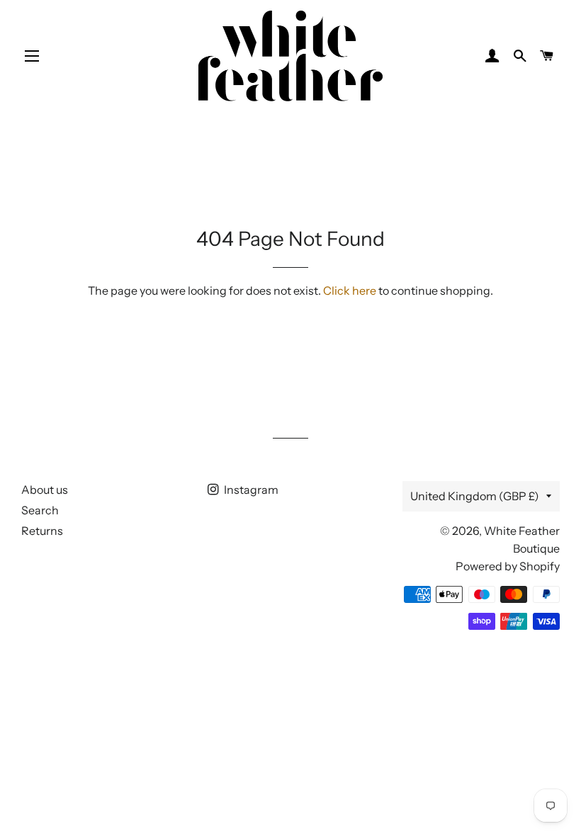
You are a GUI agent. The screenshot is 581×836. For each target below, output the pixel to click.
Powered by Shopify (508, 566)
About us (44, 489)
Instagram (250, 489)
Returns (42, 531)
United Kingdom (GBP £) (474, 496)
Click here (349, 290)
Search (40, 510)
